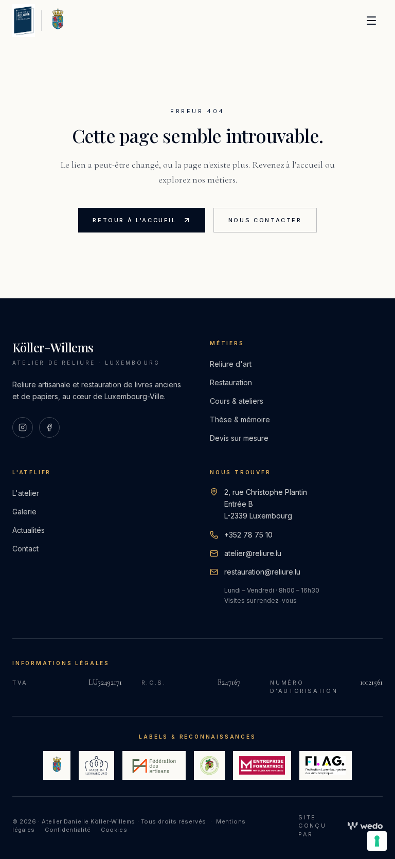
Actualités (28, 530)
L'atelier (25, 493)
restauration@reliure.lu (262, 571)
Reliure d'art (231, 364)
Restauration (231, 382)
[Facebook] (49, 427)
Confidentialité (68, 829)
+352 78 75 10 (248, 534)
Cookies (114, 829)
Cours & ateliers (236, 401)
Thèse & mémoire (240, 419)
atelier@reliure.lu (252, 553)
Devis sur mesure (239, 438)
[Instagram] (22, 427)
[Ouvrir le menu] (371, 20)
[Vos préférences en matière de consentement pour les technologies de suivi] (377, 841)
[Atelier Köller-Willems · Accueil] (23, 20)
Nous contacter (265, 220)
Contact (25, 548)
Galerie (24, 511)
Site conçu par (312, 826)
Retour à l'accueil (134, 220)
